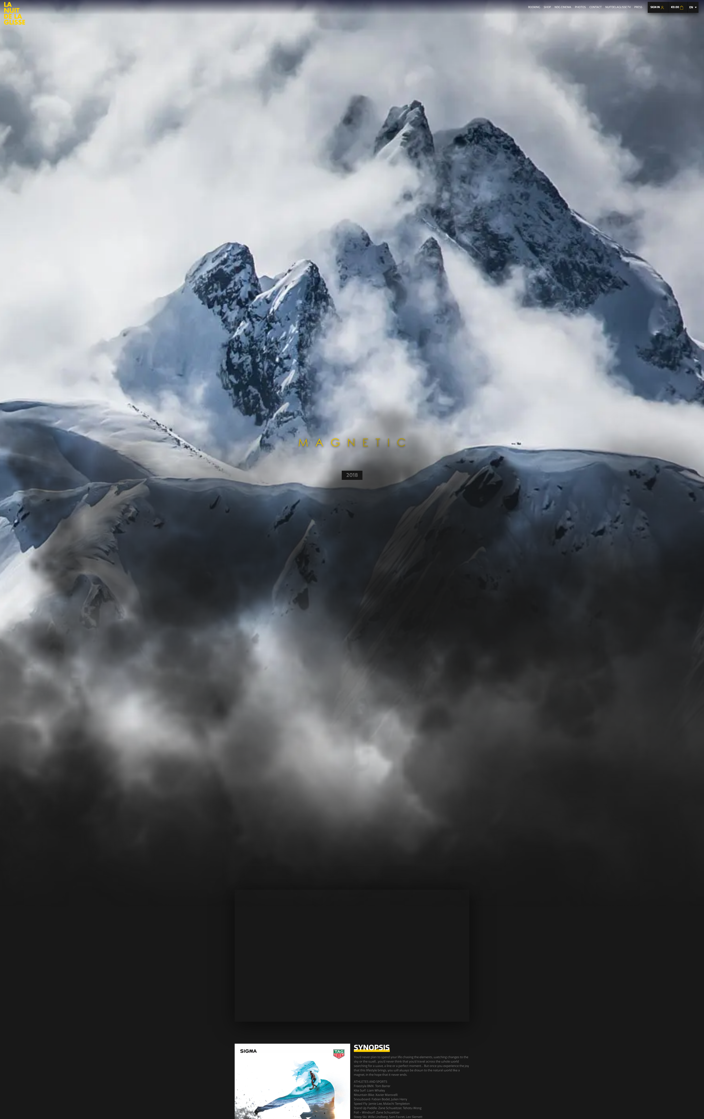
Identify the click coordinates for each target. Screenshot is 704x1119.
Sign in (655, 7)
